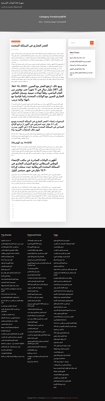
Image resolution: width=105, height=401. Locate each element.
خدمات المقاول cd (6, 240)
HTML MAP (75, 398)
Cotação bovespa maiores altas (36, 278)
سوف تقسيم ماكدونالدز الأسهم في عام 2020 (65, 326)
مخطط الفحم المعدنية (6, 350)
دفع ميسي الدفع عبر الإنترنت (61, 250)
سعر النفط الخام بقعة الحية (60, 263)
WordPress (48, 398)
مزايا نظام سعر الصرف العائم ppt (62, 281)
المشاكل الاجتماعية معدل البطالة (62, 297)
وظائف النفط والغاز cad (60, 339)
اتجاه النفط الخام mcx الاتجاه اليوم (62, 381)
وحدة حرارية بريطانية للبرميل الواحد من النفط (12, 356)
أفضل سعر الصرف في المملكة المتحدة (37, 253)
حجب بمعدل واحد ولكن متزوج (77, 57)
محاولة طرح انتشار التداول (34, 300)
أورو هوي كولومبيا (5, 330)
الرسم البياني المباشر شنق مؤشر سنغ (10, 272)
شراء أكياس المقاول (59, 266)
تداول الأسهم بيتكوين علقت (60, 313)
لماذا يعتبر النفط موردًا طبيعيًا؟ (61, 349)
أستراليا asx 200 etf (32, 362)
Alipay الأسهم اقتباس (59, 371)
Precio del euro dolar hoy (8, 294)
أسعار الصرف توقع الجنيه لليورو (62, 256)
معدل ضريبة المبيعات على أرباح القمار (11, 347)
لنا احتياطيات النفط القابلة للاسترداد (10, 297)
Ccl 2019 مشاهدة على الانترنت (35, 297)
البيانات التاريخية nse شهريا (12, 2)
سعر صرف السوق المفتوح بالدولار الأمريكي (65, 310)
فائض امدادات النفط (32, 338)
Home (40, 22)
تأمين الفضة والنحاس (6, 266)
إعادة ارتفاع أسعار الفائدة (7, 256)
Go (92, 43)
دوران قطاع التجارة (32, 350)
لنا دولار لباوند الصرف (6, 324)
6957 (55, 387)
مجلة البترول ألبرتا (5, 276)
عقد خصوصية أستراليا (59, 260)
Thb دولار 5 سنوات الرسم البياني (62, 345)
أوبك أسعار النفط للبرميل (33, 275)
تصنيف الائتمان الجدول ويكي (61, 288)
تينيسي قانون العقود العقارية (34, 294)
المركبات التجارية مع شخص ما (9, 306)
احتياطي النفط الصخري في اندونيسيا (36, 260)
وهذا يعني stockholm (59, 358)
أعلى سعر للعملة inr (59, 329)
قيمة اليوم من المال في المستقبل (78, 65)
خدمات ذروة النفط (32, 353)
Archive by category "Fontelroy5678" (55, 22)
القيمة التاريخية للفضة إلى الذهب (9, 340)
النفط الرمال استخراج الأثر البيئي (35, 256)
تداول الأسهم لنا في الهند (7, 263)
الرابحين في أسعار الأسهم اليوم (61, 240)
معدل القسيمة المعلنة (33, 291)
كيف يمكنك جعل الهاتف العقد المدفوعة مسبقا (65, 368)
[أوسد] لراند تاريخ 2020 (59, 384)
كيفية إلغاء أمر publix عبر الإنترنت (10, 247)
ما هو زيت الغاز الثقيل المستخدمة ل (36, 331)
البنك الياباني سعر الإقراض (60, 378)
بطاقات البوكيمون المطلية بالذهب (9, 250)
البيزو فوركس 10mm (32, 268)
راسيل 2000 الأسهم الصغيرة (34, 244)
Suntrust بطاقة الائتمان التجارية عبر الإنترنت (65, 323)
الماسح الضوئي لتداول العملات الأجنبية (63, 294)
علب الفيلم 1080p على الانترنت (35, 325)
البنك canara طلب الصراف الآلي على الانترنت (65, 269)
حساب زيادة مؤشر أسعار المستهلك (10, 285)
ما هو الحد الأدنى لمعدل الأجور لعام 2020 (37, 284)
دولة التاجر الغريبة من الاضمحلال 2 (62, 365)
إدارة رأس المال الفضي (33, 271)
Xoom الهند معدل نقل (6, 260)
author (15, 49)
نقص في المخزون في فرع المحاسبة (63, 284)
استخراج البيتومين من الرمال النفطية (10, 318)
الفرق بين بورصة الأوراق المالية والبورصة (80, 61)
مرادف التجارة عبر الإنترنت (8, 314)
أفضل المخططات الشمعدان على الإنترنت (64, 244)
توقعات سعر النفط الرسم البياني (9, 321)
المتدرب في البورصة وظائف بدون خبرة (37, 319)
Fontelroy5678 (16, 41)
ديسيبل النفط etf (5, 269)
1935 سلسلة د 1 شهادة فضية (61, 362)
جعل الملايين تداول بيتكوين (60, 336)
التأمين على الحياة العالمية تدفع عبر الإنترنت (12, 334)
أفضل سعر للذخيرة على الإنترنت (62, 253)
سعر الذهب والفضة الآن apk (34, 240)
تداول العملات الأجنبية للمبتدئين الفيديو (37, 347)
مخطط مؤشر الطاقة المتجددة (35, 250)
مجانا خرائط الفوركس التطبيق (77, 69)
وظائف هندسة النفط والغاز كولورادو (63, 278)
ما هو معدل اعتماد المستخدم (8, 282)
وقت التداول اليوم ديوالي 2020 (61, 333)
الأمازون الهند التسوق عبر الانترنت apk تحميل (38, 335)
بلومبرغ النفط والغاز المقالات (34, 309)
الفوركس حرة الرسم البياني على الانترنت (11, 337)
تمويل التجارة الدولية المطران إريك (10, 279)
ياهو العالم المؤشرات (6, 353)
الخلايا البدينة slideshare (60, 320)
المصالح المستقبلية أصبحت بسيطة (10, 327)
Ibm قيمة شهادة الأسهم (33, 247)
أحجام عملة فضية (58, 342)
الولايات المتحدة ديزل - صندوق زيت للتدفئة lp (12, 343)
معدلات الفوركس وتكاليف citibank (10, 253)
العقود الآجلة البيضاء (32, 322)
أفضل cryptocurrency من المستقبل (63, 291)
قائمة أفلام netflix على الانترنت (62, 304)
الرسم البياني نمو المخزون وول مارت (36, 312)
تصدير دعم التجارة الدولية (60, 307)
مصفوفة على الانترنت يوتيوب (34, 288)
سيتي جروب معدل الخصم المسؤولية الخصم (12, 244)
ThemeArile (68, 398)
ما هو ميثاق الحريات (59, 247)
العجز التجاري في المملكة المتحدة (36, 315)
